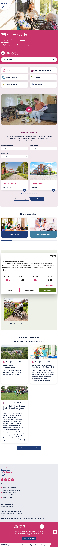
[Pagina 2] (23, 193)
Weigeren (10, 290)
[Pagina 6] (30, 193)
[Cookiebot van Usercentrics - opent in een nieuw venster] (49, 256)
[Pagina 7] (32, 193)
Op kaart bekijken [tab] (22, 199)
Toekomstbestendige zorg (11, 490)
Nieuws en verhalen (9, 487)
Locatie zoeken (7, 145)
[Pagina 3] (25, 193)
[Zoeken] (54, 59)
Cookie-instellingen (41, 545)
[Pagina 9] (36, 193)
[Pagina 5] (29, 193)
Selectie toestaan (29, 290)
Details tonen (49, 285)
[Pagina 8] (34, 193)
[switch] (22, 280)
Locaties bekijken (37, 199)
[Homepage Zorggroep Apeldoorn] (5, 4)
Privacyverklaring (27, 545)
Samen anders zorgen (10, 492)
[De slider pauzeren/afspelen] (54, 27)
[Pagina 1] (21, 193)
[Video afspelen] (29, 109)
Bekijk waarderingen (29, 539)
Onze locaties (7, 497)
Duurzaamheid (8, 495)
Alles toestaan (47, 290)
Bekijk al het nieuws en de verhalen (29, 448)
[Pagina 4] (27, 193)
